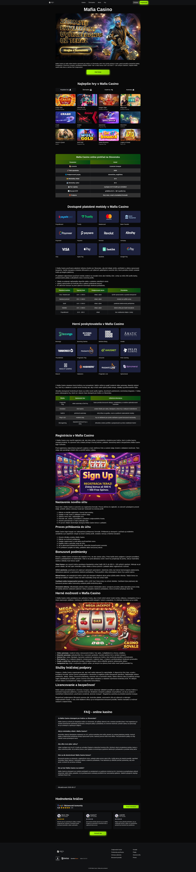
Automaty (129, 89)
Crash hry (107, 89)
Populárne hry (64, 89)
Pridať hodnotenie (131, 806)
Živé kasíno (86, 89)
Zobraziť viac (98, 833)
